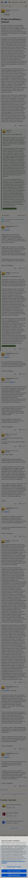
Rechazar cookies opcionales (14, 871)
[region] (14, 857)
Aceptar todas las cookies (14, 875)
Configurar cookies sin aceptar (14, 866)
